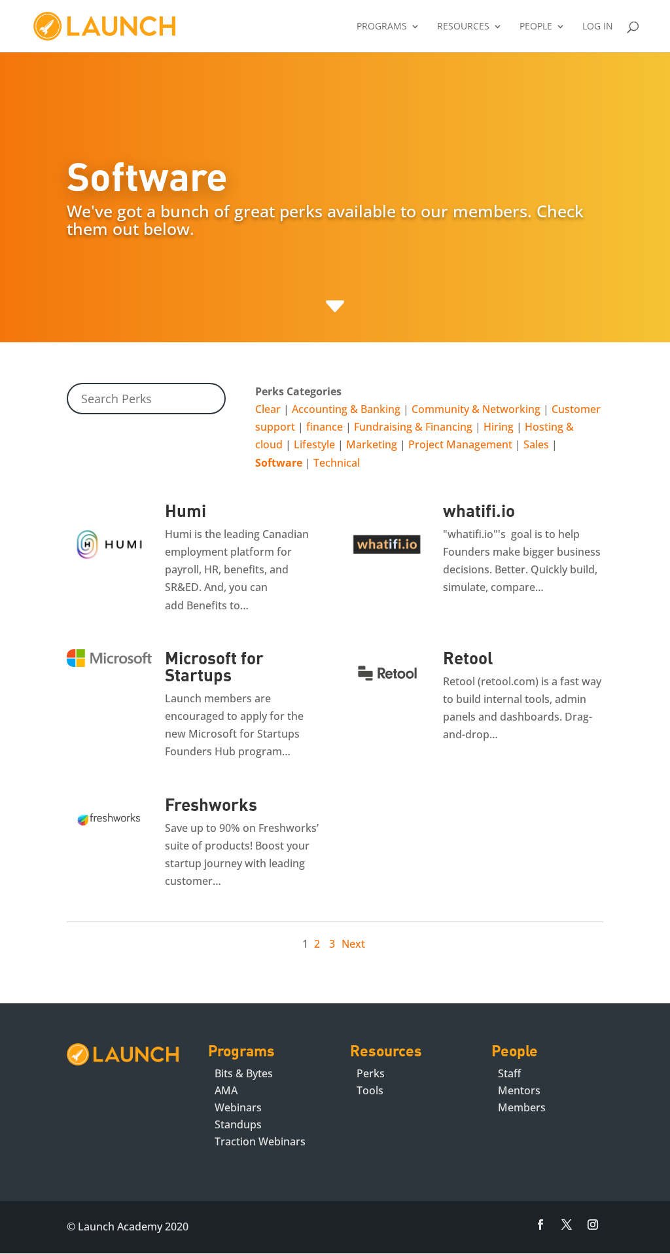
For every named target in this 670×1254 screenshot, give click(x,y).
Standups (238, 1124)
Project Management (460, 444)
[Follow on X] (566, 1224)
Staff (509, 1073)
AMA (226, 1090)
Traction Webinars (260, 1141)
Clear (268, 409)
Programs (382, 27)
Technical (336, 463)
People (536, 27)
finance (324, 427)
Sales (536, 444)
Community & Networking (476, 409)
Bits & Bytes (244, 1073)
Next (353, 944)
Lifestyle (314, 444)
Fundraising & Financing (413, 427)
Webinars (238, 1107)
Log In (597, 27)
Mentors (519, 1090)
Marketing (371, 444)
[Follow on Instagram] (592, 1224)
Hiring (499, 427)
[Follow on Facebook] (540, 1224)
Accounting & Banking (346, 409)
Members (522, 1107)
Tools (370, 1090)
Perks (371, 1073)
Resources (463, 27)
